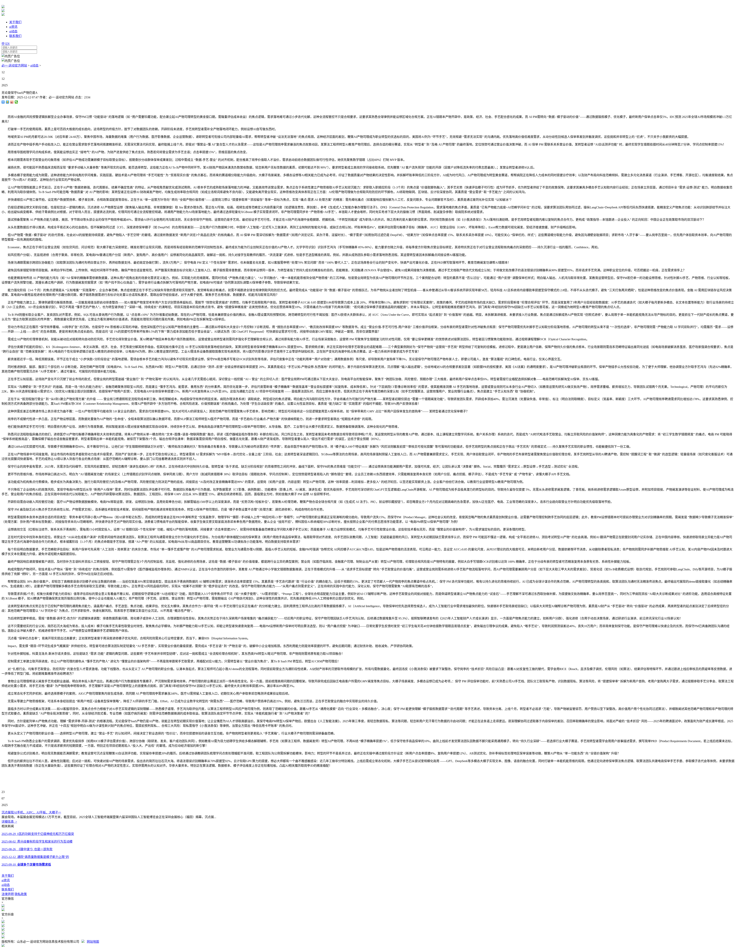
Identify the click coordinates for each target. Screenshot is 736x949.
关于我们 (8, 875)
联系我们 (8, 889)
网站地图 (93, 941)
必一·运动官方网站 (14, 65)
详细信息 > (9, 821)
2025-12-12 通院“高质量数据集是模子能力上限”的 (35, 857)
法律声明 (8, 894)
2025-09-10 (26, 864)
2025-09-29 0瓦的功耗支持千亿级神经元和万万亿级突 (38, 834)
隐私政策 (21, 894)
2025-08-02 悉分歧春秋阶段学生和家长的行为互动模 (37, 841)
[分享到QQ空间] (7, 102)
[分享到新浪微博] (12, 102)
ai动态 (34, 65)
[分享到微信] (16, 102)
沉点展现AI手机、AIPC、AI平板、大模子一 (31, 812)
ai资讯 (6, 880)
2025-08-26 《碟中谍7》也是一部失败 (27, 849)
